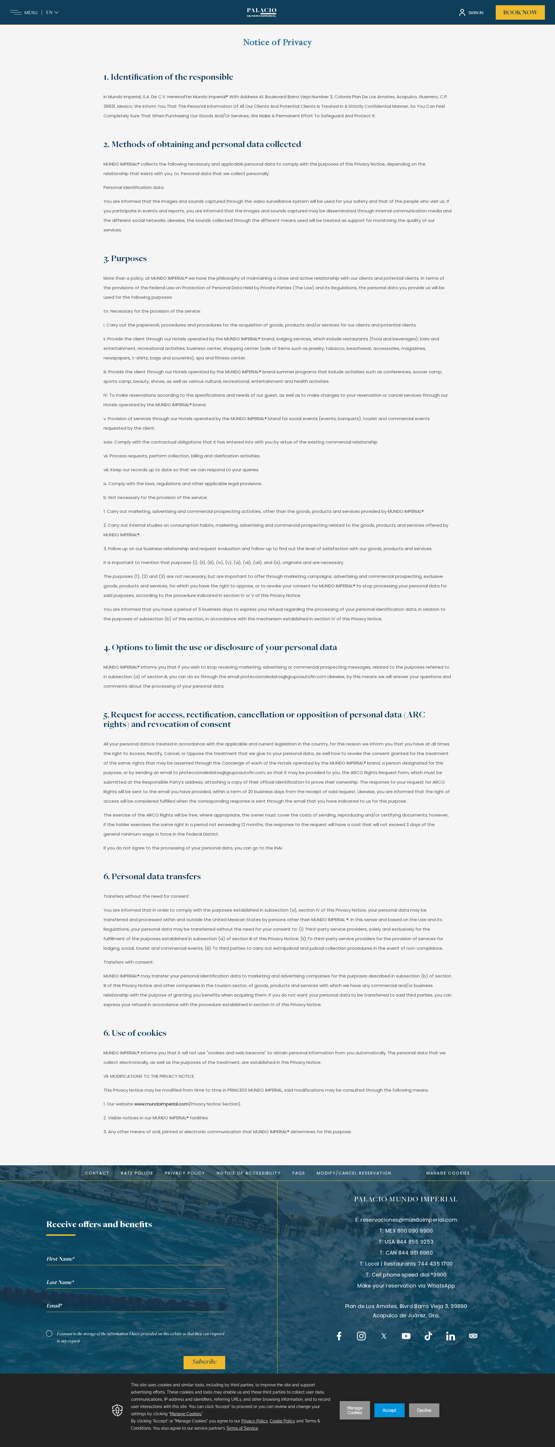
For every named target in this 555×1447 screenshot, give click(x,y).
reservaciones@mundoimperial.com (408, 1219)
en (49, 12)
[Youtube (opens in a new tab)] (406, 1336)
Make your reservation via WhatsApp (406, 1285)
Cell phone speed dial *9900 (409, 1274)
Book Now (520, 13)
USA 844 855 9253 (409, 1241)
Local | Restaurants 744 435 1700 (409, 1263)
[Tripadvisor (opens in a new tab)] (473, 1336)
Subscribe (204, 1362)
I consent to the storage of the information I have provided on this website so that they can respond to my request (140, 1338)
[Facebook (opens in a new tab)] (339, 1336)
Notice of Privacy (277, 43)
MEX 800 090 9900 (409, 1230)
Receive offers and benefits (99, 1225)
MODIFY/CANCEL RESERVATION (354, 1173)
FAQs (299, 1173)
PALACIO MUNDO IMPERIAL (406, 1199)
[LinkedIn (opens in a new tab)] (450, 1336)
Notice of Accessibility (249, 1173)
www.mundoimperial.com (161, 1104)
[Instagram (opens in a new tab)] (361, 1336)
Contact (97, 1173)
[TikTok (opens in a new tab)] (428, 1336)
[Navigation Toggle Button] (16, 12)
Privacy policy (185, 1173)
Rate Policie (137, 1173)
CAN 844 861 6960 (409, 1252)
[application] (277, 1410)
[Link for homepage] (261, 12)
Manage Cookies (448, 1173)
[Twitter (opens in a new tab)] (384, 1336)
